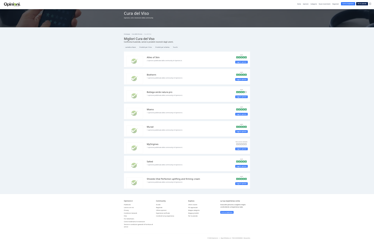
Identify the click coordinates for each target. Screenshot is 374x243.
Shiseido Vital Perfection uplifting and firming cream (173, 178)
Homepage (127, 34)
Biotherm (151, 74)
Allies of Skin (153, 57)
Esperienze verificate (163, 213)
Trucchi (175, 47)
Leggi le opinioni (241, 62)
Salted (150, 161)
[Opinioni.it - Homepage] (12, 4)
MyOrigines (152, 144)
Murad (150, 126)
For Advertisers (129, 219)
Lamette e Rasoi (130, 47)
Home (299, 4)
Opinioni (306, 4)
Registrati (335, 4)
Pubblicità (127, 205)
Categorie (313, 4)
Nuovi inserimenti (324, 4)
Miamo (150, 109)
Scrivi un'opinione (348, 4)
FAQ (125, 216)
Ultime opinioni (161, 210)
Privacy (126, 210)
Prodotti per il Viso (145, 47)
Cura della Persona (137, 34)
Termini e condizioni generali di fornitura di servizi (138, 225)
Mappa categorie (193, 210)
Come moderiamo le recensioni (134, 222)
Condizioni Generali (130, 213)
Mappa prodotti (193, 213)
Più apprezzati (193, 207)
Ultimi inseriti (192, 205)
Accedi (370, 4)
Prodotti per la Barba (162, 47)
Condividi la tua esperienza (165, 216)
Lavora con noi (129, 207)
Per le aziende (362, 4)
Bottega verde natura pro (159, 92)
